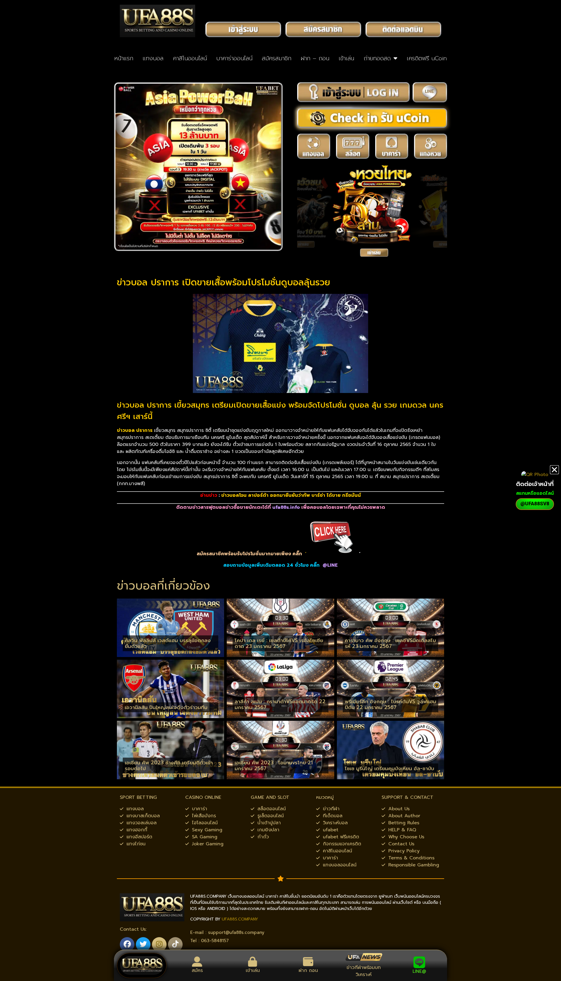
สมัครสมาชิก (276, 58)
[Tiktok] (175, 944)
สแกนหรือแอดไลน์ (535, 493)
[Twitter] (143, 944)
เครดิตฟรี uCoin (427, 58)
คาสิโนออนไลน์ (190, 58)
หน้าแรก (123, 58)
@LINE (330, 565)
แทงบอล (153, 58)
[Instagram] (159, 944)
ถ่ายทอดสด (377, 58)
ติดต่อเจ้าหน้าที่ (535, 484)
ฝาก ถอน (308, 970)
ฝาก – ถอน (315, 58)
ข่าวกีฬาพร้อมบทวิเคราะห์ (364, 971)
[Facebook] (127, 944)
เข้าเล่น (346, 58)
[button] (554, 469)
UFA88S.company (240, 919)
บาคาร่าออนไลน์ (234, 58)
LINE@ (419, 971)
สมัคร (197, 970)
